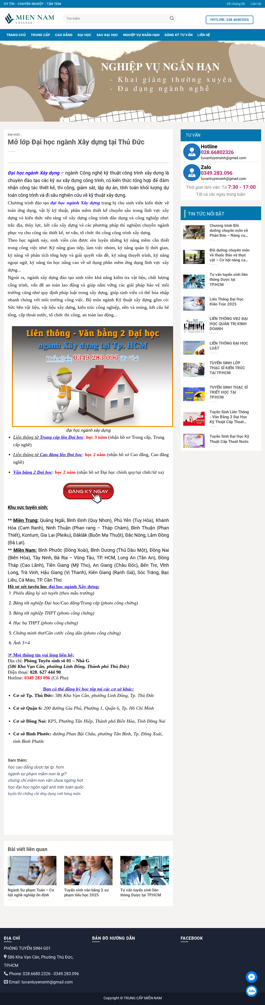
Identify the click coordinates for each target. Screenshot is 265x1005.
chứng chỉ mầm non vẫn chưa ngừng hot (45, 780)
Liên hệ (256, 4)
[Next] (253, 81)
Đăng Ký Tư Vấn (179, 35)
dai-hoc (14, 134)
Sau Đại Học (107, 35)
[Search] (171, 18)
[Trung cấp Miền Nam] (30, 18)
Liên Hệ (203, 35)
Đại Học (85, 35)
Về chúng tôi (236, 4)
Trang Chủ (16, 35)
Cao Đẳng (64, 35)
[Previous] (12, 81)
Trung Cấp (40, 35)
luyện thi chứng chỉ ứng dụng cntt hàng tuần (44, 793)
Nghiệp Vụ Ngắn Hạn (141, 35)
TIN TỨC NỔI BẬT (206, 214)
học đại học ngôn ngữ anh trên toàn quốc (45, 787)
